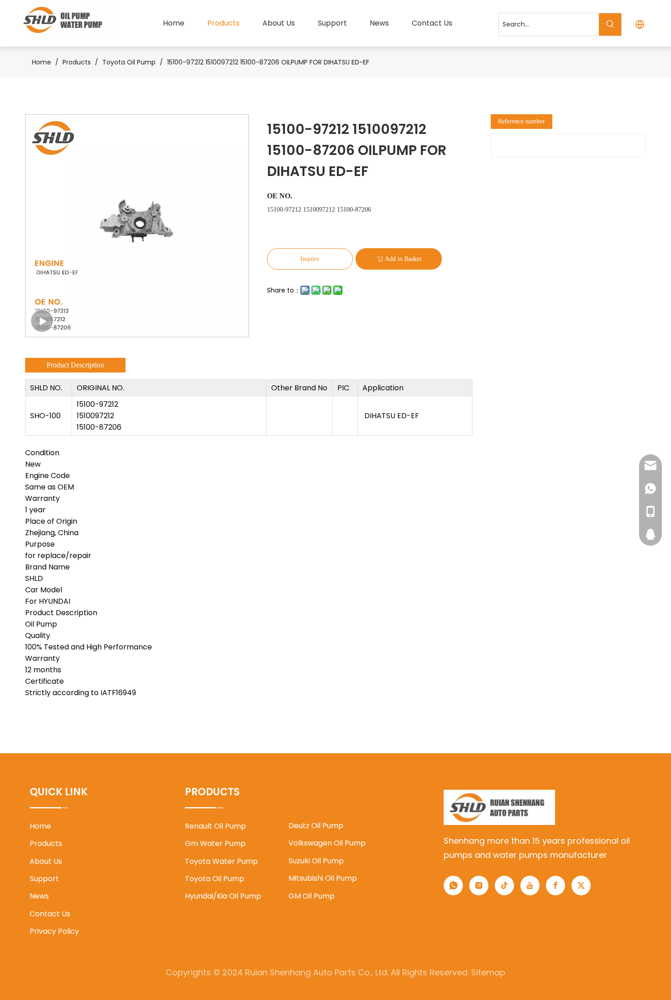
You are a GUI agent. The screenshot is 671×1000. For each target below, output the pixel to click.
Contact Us (50, 914)
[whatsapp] (453, 885)
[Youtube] (530, 885)
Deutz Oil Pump (315, 825)
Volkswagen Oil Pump (327, 843)
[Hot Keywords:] (610, 24)
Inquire (309, 258)
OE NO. (279, 196)
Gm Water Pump (215, 843)
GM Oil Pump (311, 896)
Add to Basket (403, 258)
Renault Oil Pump (215, 826)
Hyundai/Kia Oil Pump (223, 896)
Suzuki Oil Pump (316, 861)
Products (46, 843)
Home (40, 826)
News (39, 896)
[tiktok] (504, 885)
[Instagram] (478, 885)
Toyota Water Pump (221, 861)
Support (44, 878)
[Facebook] (555, 885)
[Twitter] (581, 885)
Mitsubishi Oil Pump (322, 878)
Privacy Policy (54, 931)
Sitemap (488, 972)
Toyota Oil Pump (214, 878)
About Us (46, 861)
